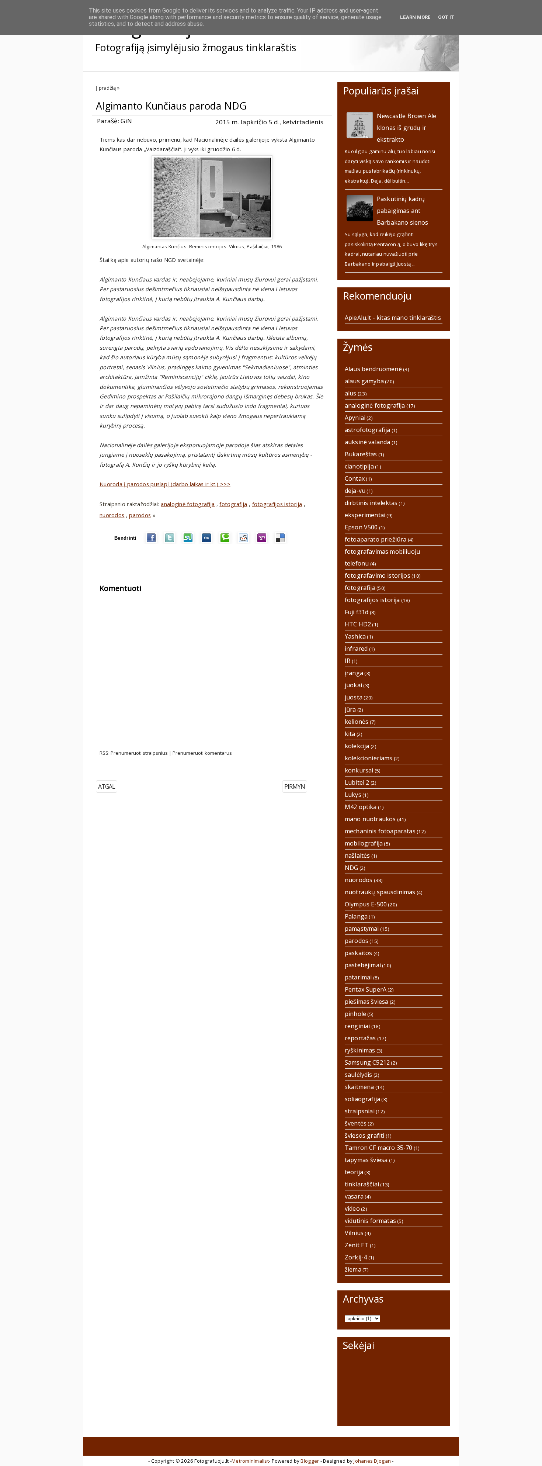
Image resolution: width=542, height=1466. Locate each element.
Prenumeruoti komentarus (202, 753)
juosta (353, 697)
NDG (351, 868)
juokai (353, 685)
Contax (355, 478)
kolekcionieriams (369, 758)
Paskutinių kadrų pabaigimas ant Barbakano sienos (402, 211)
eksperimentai (365, 515)
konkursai (359, 770)
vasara (354, 1196)
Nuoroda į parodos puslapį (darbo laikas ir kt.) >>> (165, 484)
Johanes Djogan (372, 1461)
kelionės (356, 722)
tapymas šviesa (366, 1160)
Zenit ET (356, 1245)
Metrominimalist (250, 1461)
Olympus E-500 (366, 904)
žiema (353, 1269)
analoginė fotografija (188, 504)
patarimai (358, 977)
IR (347, 661)
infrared (356, 648)
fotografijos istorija (277, 504)
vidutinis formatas (370, 1221)
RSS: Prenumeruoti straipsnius (134, 753)
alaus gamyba (364, 381)
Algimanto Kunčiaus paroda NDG (171, 106)
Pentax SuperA (365, 989)
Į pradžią (106, 87)
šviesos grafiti (364, 1135)
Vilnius (354, 1233)
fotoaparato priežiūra (375, 539)
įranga (354, 673)
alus (351, 393)
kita (350, 734)
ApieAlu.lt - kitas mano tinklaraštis (393, 318)
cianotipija (359, 466)
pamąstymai (362, 928)
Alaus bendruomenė (373, 369)
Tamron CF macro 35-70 (378, 1148)
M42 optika (361, 807)
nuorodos (112, 515)
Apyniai (355, 418)
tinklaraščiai (362, 1184)
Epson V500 (361, 527)
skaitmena (359, 1087)
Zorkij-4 (356, 1257)
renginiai (357, 1026)
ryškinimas (360, 1050)
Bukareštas (361, 454)
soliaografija (362, 1099)
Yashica (355, 636)
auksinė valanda (367, 442)
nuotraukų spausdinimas (380, 892)
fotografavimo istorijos (377, 575)
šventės (355, 1123)
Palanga (356, 916)
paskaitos (358, 953)
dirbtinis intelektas (371, 503)
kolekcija (357, 746)
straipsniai (360, 1111)
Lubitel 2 (357, 782)
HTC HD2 (358, 624)
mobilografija (364, 843)
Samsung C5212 (367, 1062)
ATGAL (106, 786)
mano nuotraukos (370, 819)
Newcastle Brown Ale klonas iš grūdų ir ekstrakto (406, 128)
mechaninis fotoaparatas (380, 831)
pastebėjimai (363, 965)
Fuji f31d (356, 612)
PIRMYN (294, 786)
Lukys (353, 795)
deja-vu (355, 491)
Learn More (415, 17)
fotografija (233, 504)
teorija (354, 1172)
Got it (446, 17)
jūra (350, 709)
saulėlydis (358, 1075)
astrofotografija (367, 430)
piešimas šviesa (366, 1001)
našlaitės (357, 855)
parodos (140, 515)
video (352, 1208)
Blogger (309, 1461)
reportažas (360, 1038)
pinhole (355, 1014)
